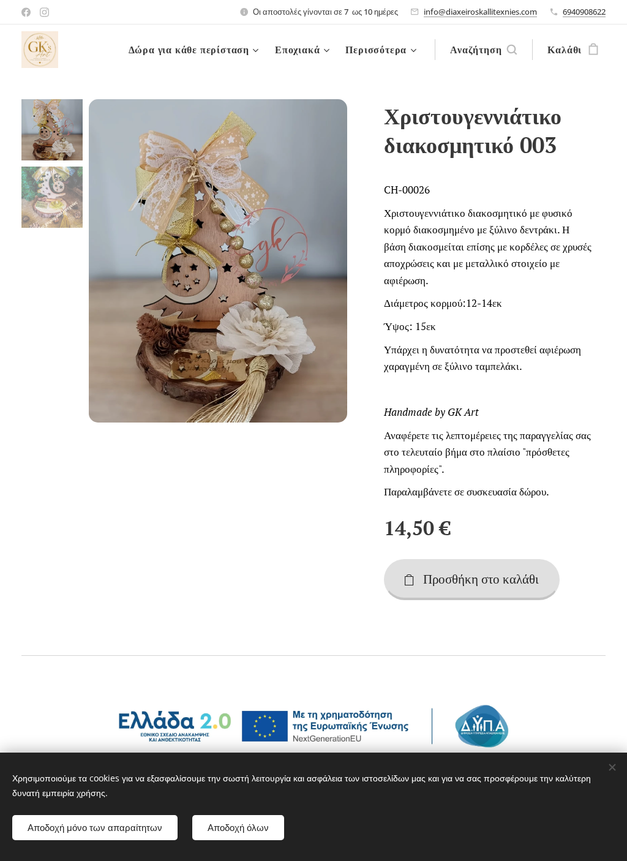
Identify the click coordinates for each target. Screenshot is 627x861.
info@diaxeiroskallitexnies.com (480, 11)
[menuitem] (195, 49)
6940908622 (584, 11)
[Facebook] (26, 12)
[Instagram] (44, 12)
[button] (483, 49)
